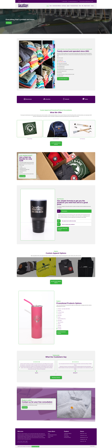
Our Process (66, 434)
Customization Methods (67, 433)
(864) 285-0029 (65, 1)
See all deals (22, 176)
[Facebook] (24, 442)
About (49, 433)
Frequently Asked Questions (52, 434)
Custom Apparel (66, 436)
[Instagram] (26, 442)
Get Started (24, 407)
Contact (49, 437)
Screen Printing (29, 138)
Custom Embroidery (56, 138)
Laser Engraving (82, 138)
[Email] (21, 442)
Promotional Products (67, 437)
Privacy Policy (92, 446)
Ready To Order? (50, 436)
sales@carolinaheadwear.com (73, 1)
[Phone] (19, 442)
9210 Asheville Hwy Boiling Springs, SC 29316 (86, 1)
